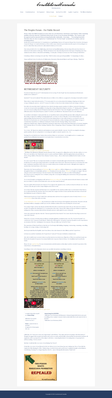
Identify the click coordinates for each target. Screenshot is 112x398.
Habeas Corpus (50, 12)
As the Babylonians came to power (32, 201)
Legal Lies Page (35, 244)
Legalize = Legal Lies (73, 12)
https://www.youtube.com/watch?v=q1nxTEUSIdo (36, 150)
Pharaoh (68, 171)
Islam (58, 169)
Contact (61, 16)
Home (21, 12)
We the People (52, 16)
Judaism (53, 169)
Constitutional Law (30, 12)
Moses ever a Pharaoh (55, 179)
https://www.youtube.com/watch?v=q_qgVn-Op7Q (37, 309)
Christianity (46, 169)
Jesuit (48, 171)
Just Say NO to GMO (61, 12)
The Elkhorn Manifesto (86, 12)
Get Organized (40, 12)
